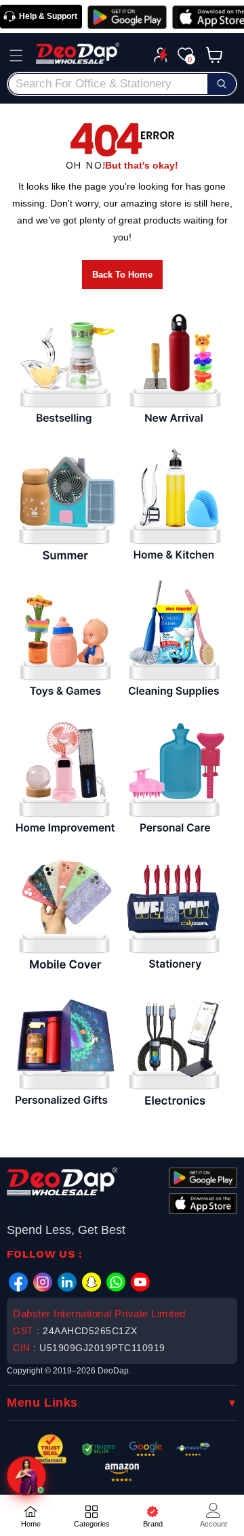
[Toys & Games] (64, 642)
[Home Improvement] (64, 778)
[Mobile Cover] (64, 915)
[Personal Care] (174, 778)
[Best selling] (64, 369)
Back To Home (122, 275)
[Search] (221, 84)
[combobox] (122, 84)
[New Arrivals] (174, 369)
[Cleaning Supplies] (174, 642)
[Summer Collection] (64, 505)
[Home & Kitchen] (174, 505)
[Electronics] (174, 1051)
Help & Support (48, 16)
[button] (16, 55)
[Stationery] (174, 915)
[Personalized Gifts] (64, 1051)
